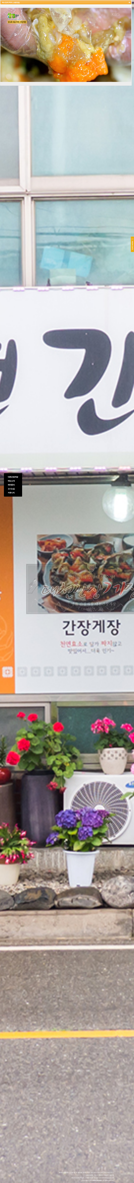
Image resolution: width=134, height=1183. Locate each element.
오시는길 (11, 489)
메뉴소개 (11, 481)
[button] (129, 2)
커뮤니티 (11, 493)
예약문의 (11, 485)
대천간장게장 (13, 477)
